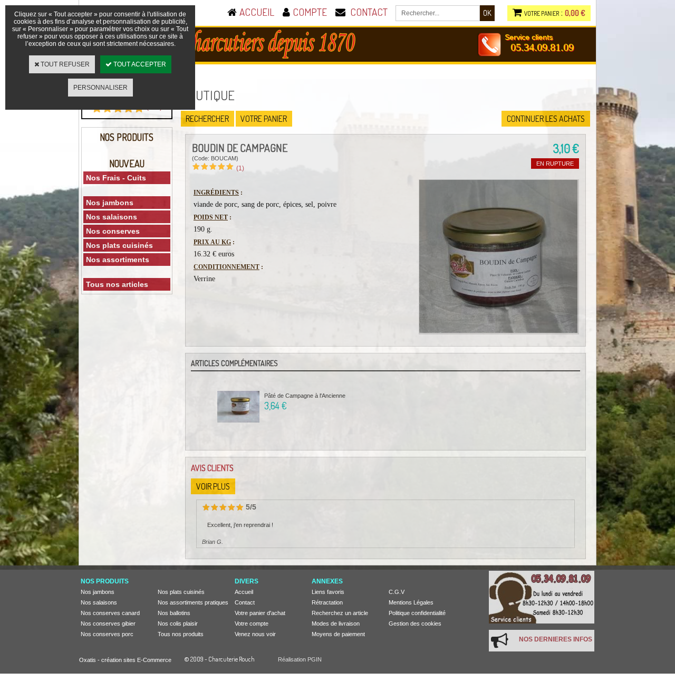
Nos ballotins (174, 613)
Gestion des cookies (415, 623)
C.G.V (396, 592)
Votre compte (251, 623)
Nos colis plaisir (178, 623)
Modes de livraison (336, 623)
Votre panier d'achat (260, 613)
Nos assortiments (117, 259)
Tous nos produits (181, 634)
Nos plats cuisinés (119, 245)
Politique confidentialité (417, 613)
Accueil (244, 592)
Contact (245, 602)
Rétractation (327, 602)
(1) (240, 168)
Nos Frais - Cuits (116, 178)
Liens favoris (328, 592)
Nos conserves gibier (108, 623)
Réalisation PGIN (300, 659)
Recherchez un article (340, 613)
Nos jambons (109, 202)
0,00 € (575, 13)
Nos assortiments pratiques (193, 602)
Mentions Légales (411, 602)
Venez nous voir (255, 634)
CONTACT (369, 11)
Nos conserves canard (110, 613)
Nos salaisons (111, 217)
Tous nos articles (117, 284)
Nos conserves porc (107, 634)
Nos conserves (113, 231)
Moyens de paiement (338, 634)
